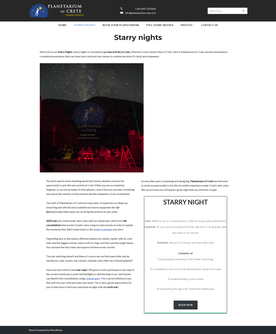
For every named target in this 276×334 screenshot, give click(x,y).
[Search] (243, 11)
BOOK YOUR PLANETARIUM (121, 25)
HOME (62, 25)
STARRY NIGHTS (84, 25)
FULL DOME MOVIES (159, 25)
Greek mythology (103, 229)
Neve (31, 329)
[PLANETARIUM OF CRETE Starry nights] (56, 11)
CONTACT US (209, 25)
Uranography (92, 278)
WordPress (56, 329)
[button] (193, 25)
